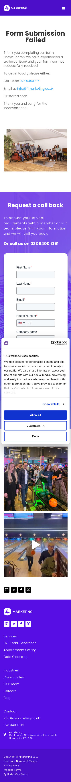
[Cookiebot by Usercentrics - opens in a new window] (51, 343)
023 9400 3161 (30, 81)
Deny (35, 436)
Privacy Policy (11, 765)
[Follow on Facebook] (21, 590)
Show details (51, 404)
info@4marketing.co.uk (35, 88)
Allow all (35, 415)
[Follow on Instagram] (6, 590)
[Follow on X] (28, 590)
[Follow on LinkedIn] (14, 590)
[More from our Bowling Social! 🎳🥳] (36, 479)
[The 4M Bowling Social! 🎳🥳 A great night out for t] (36, 545)
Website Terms (12, 769)
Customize (33, 425)
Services (10, 636)
